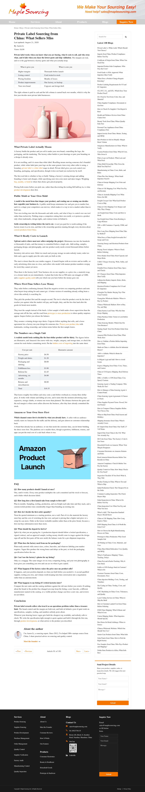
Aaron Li (20, 46)
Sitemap (119, 789)
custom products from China (25, 229)
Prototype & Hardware (47, 773)
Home (12, 22)
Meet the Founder (46, 727)
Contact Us (71, 722)
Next (78, 651)
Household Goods (46, 767)
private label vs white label (32, 168)
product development (22, 189)
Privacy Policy (127, 789)
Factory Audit (18, 760)
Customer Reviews (46, 733)
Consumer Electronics (47, 756)
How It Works (44, 738)
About (58, 22)
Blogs (105, 22)
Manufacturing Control (22, 766)
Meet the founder (32, 641)
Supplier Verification (21, 755)
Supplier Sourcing (20, 727)
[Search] (126, 36)
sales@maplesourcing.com (78, 726)
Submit (112, 703)
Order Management (20, 744)
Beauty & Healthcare (47, 762)
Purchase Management (21, 738)
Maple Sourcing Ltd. (26, 789)
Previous (28, 651)
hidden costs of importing (62, 343)
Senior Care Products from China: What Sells (112, 634)
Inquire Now (126, 22)
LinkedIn (72, 755)
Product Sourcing (20, 721)
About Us (43, 721)
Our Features (44, 744)
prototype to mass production (59, 313)
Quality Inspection (20, 771)
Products (82, 22)
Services (35, 22)
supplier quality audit (27, 277)
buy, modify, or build (22, 181)
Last (86, 651)
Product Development (21, 733)
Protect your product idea (69, 324)
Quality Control (19, 749)
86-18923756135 (75, 730)
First (18, 651)
